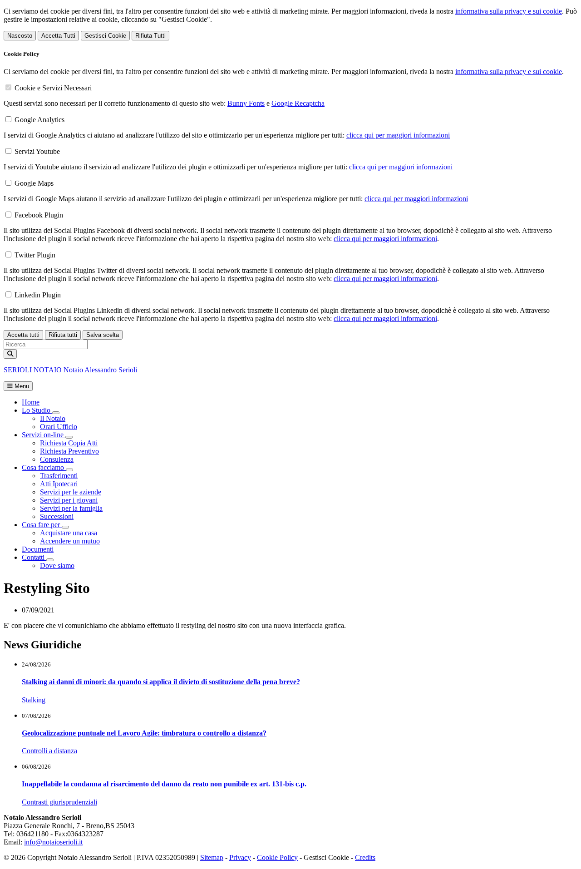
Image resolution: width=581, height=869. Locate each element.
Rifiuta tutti (63, 334)
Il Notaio (52, 418)
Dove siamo (57, 565)
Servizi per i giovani (69, 500)
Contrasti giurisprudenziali (59, 802)
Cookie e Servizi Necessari (53, 88)
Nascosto (19, 35)
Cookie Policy (277, 857)
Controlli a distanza (49, 751)
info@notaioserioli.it (53, 842)
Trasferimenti (59, 475)
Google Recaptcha (298, 103)
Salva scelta (102, 334)
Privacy (240, 857)
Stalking (33, 700)
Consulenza (57, 459)
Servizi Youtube (37, 151)
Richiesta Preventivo (69, 451)
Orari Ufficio (58, 426)
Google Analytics (39, 119)
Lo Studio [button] (37, 410)
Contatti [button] (34, 557)
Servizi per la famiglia (71, 508)
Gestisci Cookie (105, 35)
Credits (365, 857)
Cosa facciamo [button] (44, 467)
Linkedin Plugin (38, 295)
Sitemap (211, 857)
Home (30, 402)
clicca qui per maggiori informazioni (398, 135)
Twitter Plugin (35, 255)
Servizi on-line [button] (43, 435)
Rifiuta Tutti (150, 35)
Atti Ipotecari (59, 484)
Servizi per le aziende (70, 492)
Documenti (38, 549)
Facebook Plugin (39, 215)
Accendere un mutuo (70, 541)
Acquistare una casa (68, 533)
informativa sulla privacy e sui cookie (508, 11)
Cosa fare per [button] (42, 524)
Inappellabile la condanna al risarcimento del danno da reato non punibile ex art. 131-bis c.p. (164, 784)
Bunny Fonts (246, 103)
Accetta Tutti (58, 35)
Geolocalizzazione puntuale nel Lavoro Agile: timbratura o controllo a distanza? (144, 733)
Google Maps (34, 183)
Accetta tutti (23, 334)
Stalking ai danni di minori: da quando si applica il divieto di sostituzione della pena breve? (161, 682)
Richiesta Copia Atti (69, 443)
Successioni (57, 516)
